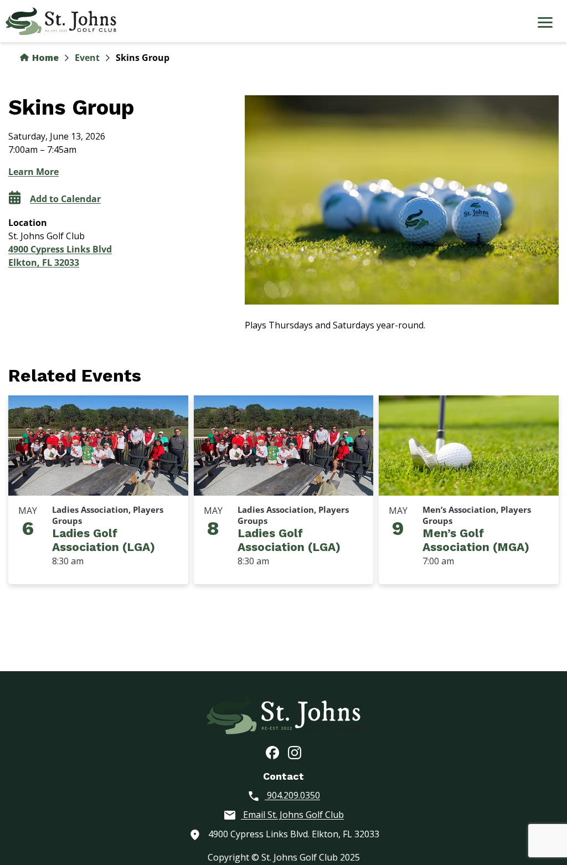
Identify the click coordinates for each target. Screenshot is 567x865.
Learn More (33, 172)
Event (87, 58)
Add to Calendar (65, 199)
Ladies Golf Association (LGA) (103, 540)
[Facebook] (272, 752)
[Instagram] (294, 752)
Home (44, 58)
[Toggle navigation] (544, 23)
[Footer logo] (283, 714)
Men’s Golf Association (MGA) (475, 540)
